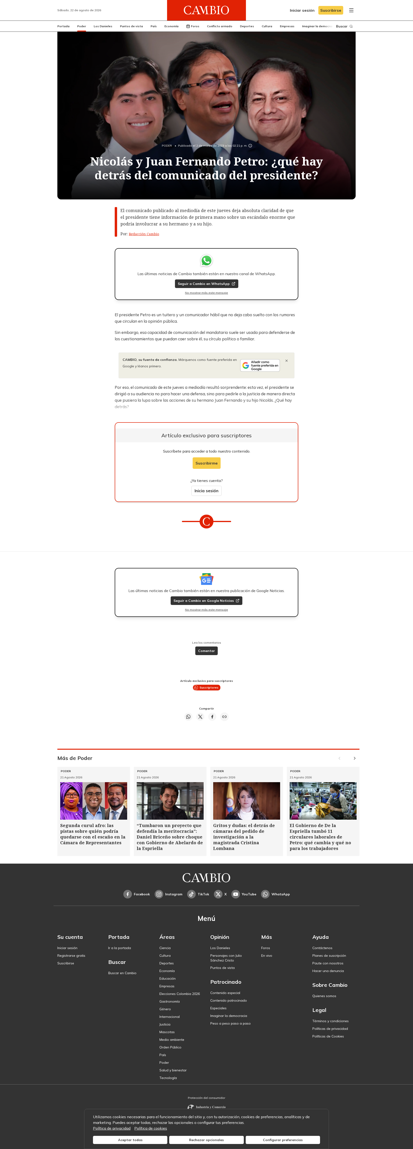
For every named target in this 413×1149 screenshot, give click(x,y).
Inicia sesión (206, 490)
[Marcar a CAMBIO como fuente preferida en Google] (260, 365)
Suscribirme (207, 463)
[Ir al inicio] (206, 10)
